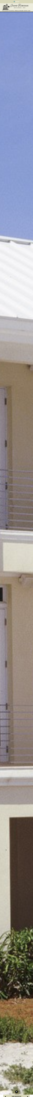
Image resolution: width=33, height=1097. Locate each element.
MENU (17, 1)
